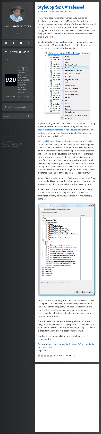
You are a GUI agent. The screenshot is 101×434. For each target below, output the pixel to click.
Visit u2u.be (10, 96)
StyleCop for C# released (61, 7)
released (65, 42)
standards (89, 344)
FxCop (81, 344)
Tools (70, 11)
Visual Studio (47, 347)
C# (39, 347)
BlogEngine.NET (16, 144)
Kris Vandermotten (17, 26)
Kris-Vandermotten (59, 11)
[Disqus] (67, 397)
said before (49, 141)
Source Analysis (60, 344)
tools (46, 350)
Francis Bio (15, 146)
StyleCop (73, 344)
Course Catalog (23, 96)
